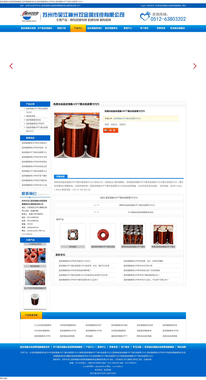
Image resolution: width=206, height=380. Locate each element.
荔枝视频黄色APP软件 (35, 124)
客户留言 (144, 28)
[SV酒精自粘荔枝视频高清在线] (140, 212)
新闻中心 (128, 28)
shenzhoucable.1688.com (36, 231)
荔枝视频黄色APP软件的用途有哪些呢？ (75, 270)
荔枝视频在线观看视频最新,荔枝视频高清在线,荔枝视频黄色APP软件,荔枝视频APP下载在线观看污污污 (41, 2)
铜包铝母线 (30, 116)
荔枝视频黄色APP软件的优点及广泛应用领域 (142, 270)
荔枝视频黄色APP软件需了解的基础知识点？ (142, 275)
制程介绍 (61, 28)
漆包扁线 (72, 247)
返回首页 (151, 6)
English (143, 6)
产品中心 (78, 28)
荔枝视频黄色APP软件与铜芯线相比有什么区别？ (78, 280)
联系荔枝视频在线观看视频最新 (168, 6)
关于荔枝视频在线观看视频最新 (67, 347)
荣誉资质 (161, 28)
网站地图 (181, 347)
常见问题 (137, 347)
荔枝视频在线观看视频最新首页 (35, 347)
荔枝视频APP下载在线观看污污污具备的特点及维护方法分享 (83, 275)
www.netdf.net (27, 234)
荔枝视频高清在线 (33, 120)
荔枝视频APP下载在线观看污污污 (37, 110)
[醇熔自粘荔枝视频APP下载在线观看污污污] (137, 205)
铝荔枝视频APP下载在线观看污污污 (37, 129)
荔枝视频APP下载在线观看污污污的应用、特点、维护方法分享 (84, 266)
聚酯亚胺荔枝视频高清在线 (35, 307)
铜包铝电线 (35, 262)
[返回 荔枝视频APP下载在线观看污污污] (119, 198)
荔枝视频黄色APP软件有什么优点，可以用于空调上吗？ (146, 280)
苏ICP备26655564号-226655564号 (103, 373)
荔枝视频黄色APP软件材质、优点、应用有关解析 (143, 261)
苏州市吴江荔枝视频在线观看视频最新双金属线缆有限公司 (85, 359)
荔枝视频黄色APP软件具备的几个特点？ (75, 261)
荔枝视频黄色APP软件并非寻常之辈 (138, 266)
